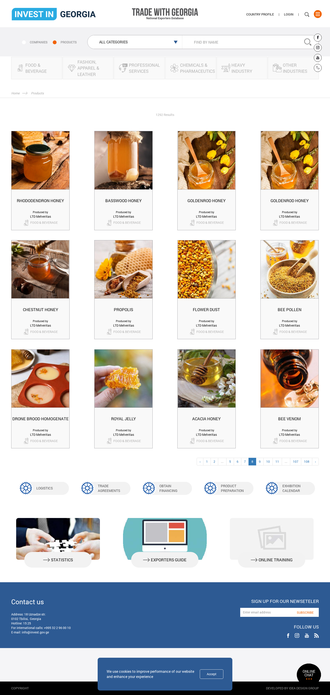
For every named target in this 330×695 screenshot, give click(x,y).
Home (15, 93)
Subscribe (305, 612)
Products (37, 93)
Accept (211, 674)
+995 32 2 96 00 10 (57, 628)
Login (288, 14)
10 (268, 461)
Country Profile (260, 14)
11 (277, 461)
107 (295, 461)
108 (306, 461)
